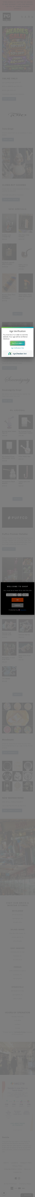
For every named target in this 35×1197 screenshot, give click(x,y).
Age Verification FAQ (17, 348)
